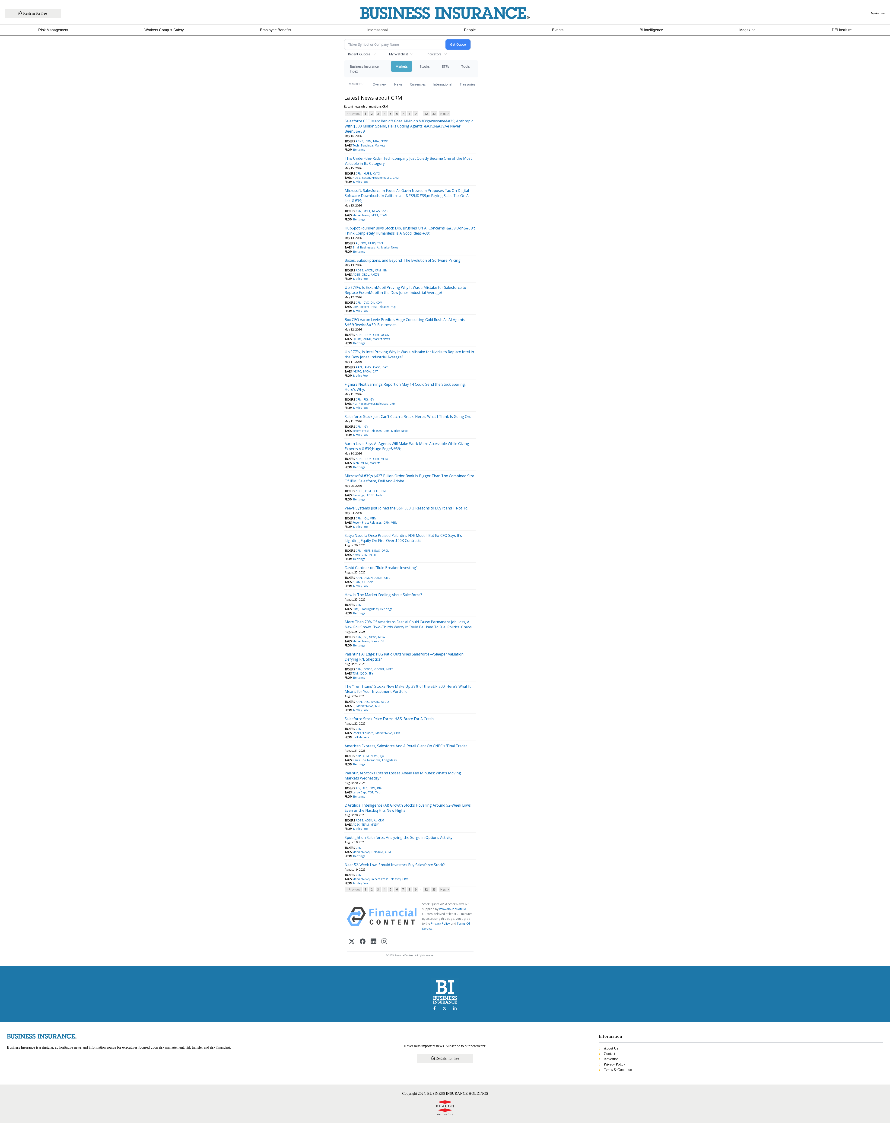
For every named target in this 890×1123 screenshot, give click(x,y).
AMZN (369, 270)
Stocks (425, 66)
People (470, 30)
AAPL (359, 367)
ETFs (445, 66)
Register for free (34, 13)
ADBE (359, 270)
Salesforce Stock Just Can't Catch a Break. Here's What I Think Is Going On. (408, 416)
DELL (376, 491)
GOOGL (379, 669)
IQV (366, 518)
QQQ (363, 673)
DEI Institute (842, 30)
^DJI (393, 307)
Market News (361, 215)
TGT (370, 792)
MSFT (367, 211)
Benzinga (367, 145)
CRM (368, 141)
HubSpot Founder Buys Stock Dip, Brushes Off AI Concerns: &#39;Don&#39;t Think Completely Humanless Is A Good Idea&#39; (410, 231)
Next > (444, 114)
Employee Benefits (275, 30)
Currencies (418, 84)
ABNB (359, 141)
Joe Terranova (371, 760)
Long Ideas (389, 760)
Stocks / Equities (363, 733)
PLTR (372, 555)
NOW (381, 637)
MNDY (375, 825)
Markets (401, 66)
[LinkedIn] (373, 942)
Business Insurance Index (364, 68)
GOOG (368, 669)
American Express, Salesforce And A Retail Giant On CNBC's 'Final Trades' (406, 745)
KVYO (376, 173)
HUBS (367, 173)
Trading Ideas (369, 609)
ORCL (365, 275)
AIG (367, 702)
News (398, 84)
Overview (380, 84)
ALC (365, 788)
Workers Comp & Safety (164, 30)
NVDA (367, 371)
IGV (372, 399)
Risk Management (53, 30)
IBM (385, 270)
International (377, 30)
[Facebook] (362, 942)
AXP (358, 756)
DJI (372, 303)
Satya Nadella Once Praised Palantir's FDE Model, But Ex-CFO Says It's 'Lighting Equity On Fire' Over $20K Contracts (403, 538)
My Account (878, 13)
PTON (356, 582)
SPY (371, 673)
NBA (376, 141)
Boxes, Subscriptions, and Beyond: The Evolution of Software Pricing (403, 260)
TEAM (383, 215)
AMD (368, 367)
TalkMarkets (361, 737)
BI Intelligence (651, 30)
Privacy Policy (440, 923)
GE (364, 582)
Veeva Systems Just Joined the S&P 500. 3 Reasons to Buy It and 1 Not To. (406, 508)
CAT (385, 367)
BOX (368, 335)
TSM (355, 673)
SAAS (384, 211)
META (384, 459)
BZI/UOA (377, 852)
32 (426, 114)
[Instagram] (384, 942)
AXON (378, 578)
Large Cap (359, 792)
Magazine (747, 30)
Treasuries (467, 84)
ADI (358, 788)
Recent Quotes (359, 54)
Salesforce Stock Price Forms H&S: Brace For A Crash (389, 718)
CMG (387, 578)
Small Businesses (364, 247)
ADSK (368, 820)
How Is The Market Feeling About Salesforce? (383, 594)
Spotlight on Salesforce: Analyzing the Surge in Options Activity (398, 837)
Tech (356, 145)
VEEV (373, 518)
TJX (382, 756)
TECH (380, 243)
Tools (465, 66)
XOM (379, 303)
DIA (379, 788)
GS (365, 637)
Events (557, 30)
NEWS (384, 141)
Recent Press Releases (376, 178)
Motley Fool (361, 182)
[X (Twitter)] (351, 942)
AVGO (377, 367)
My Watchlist (398, 54)
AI (357, 243)
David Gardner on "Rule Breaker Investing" (381, 567)
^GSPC (357, 371)
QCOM (385, 335)
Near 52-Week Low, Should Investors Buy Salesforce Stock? (395, 864)
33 (434, 114)
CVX (366, 303)
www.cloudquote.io (452, 909)
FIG (366, 399)
